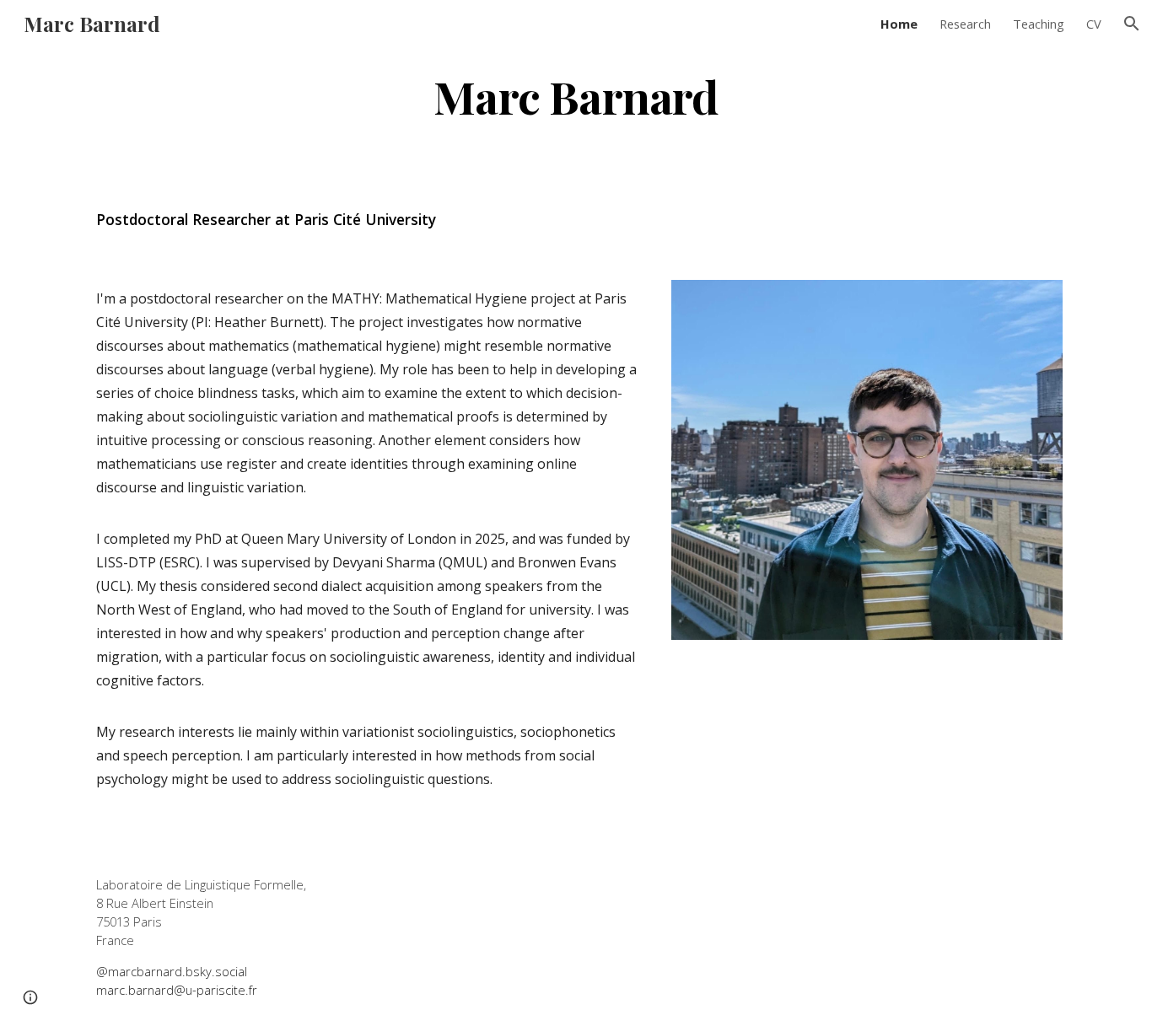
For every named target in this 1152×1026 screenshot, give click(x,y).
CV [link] (1093, 23)
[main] (576, 96)
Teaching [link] (1038, 23)
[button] (1132, 23)
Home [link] (899, 23)
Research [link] (965, 23)
